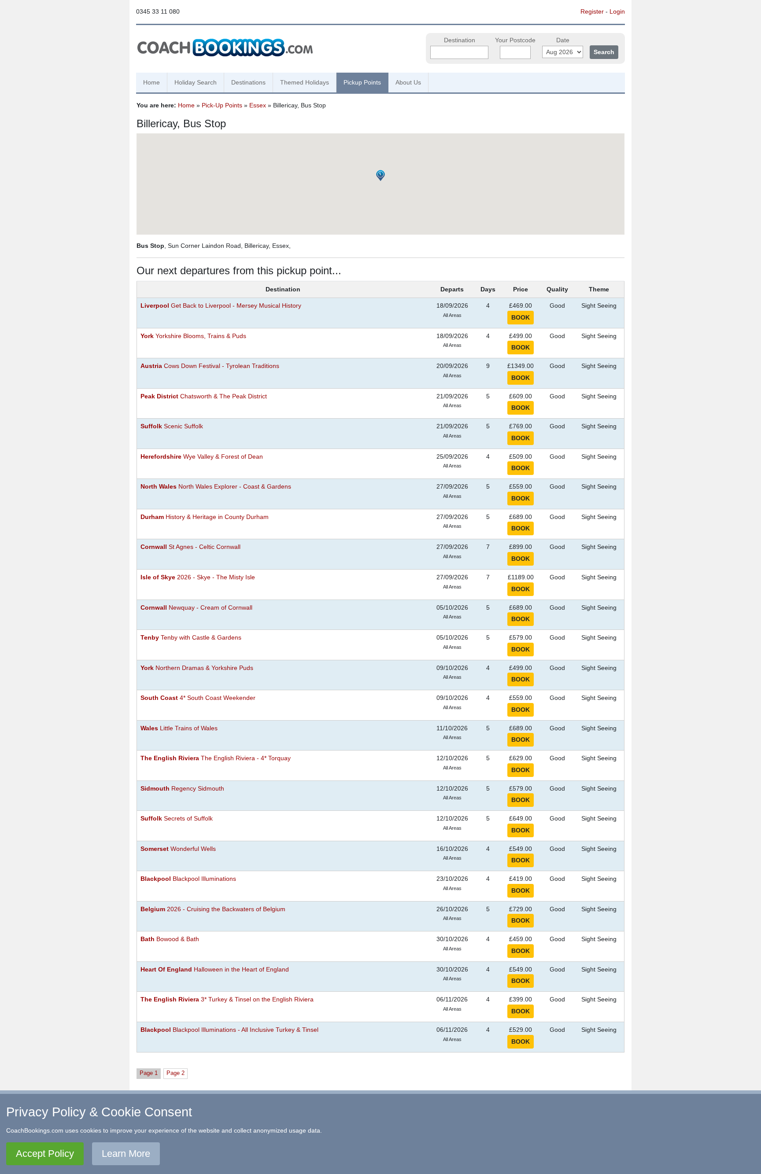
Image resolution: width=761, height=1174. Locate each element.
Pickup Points (362, 82)
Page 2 (175, 1073)
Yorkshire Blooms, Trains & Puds (193, 336)
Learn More (126, 1153)
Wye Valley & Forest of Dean (201, 456)
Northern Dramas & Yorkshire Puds (196, 668)
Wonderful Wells (178, 849)
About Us (408, 82)
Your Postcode (515, 40)
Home (151, 82)
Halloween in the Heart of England (214, 969)
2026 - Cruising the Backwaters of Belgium (212, 909)
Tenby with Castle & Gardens (190, 637)
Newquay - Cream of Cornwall (196, 607)
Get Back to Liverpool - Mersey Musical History (220, 305)
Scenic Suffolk (171, 426)
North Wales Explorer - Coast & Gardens (215, 486)
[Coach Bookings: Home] (225, 46)
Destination (459, 40)
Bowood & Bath (169, 939)
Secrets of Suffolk (176, 818)
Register (592, 11)
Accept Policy (45, 1153)
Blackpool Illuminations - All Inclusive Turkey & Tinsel (229, 1030)
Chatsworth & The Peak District (203, 396)
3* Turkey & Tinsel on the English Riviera (227, 999)
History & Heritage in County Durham (204, 517)
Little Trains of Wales (179, 728)
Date (562, 40)
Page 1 (149, 1073)
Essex (257, 105)
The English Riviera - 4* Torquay (215, 758)
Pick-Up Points (222, 105)
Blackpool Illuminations (188, 879)
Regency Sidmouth (182, 788)
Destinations (248, 82)
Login (617, 11)
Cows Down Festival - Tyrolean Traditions (209, 366)
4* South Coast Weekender (197, 698)
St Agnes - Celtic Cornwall (190, 547)
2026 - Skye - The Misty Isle (197, 577)
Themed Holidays (304, 82)
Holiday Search (195, 82)
